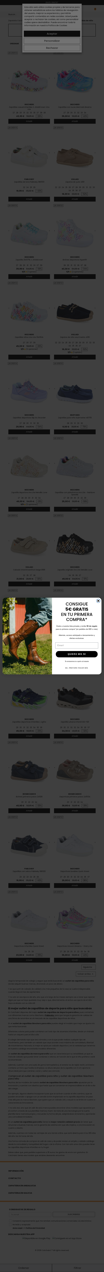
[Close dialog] (98, 601)
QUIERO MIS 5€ (77, 654)
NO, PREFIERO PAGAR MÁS (76, 668)
